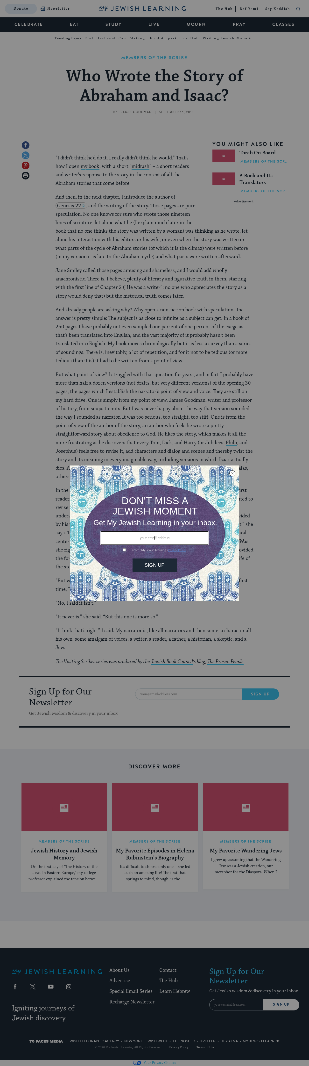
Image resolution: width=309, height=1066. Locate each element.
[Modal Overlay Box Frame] (154, 533)
